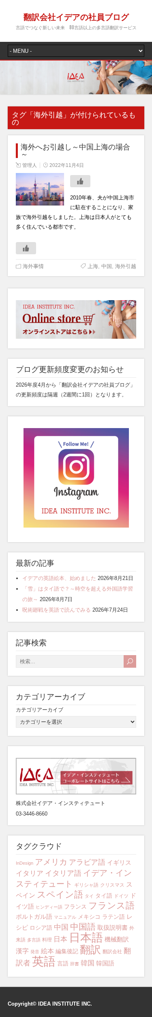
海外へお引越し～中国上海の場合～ (75, 150)
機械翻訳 (117, 939)
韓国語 (105, 963)
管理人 (29, 165)
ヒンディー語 (49, 906)
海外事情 (33, 266)
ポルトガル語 (34, 916)
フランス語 (111, 905)
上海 (93, 266)
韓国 (87, 963)
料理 (47, 940)
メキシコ (89, 916)
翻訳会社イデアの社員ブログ (76, 16)
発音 (34, 951)
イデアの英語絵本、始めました (59, 578)
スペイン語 (60, 894)
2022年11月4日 (66, 165)
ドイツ (121, 896)
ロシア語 (41, 927)
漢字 (22, 951)
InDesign (24, 863)
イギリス (119, 862)
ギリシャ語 (86, 885)
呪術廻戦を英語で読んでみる (56, 610)
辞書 (74, 963)
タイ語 (103, 895)
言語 (63, 963)
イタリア (29, 873)
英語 (44, 961)
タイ (89, 896)
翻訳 (90, 949)
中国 (106, 266)
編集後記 (67, 951)
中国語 (83, 927)
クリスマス (112, 885)
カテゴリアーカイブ (39, 710)
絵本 (47, 951)
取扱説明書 (112, 927)
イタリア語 (63, 873)
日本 (60, 939)
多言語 (34, 939)
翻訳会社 (112, 951)
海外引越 (125, 266)
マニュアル (65, 917)
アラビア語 (87, 862)
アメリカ (51, 861)
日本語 (86, 937)
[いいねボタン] (80, 181)
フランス (75, 906)
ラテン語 (113, 916)
